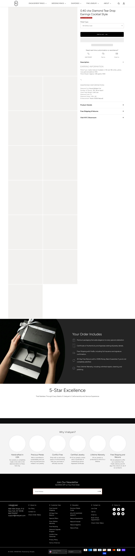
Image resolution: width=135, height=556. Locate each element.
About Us (33, 505)
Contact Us (31, 512)
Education (75, 505)
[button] (102, 40)
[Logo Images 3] (67, 409)
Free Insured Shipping (53, 509)
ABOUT (107, 3)
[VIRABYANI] (16, 3)
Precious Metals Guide (75, 509)
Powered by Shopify (28, 552)
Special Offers (53, 518)
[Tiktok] (118, 514)
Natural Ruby (74, 528)
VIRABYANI (17, 552)
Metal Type (84, 22)
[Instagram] (123, 509)
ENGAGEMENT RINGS (37, 3)
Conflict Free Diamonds (53, 535)
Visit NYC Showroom (88, 118)
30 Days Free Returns (53, 514)
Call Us (93, 512)
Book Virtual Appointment (95, 519)
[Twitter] (118, 509)
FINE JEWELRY (91, 3)
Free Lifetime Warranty (53, 522)
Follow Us (117, 505)
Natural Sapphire (75, 525)
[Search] (119, 3)
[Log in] (124, 3)
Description (84, 62)
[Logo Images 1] (28, 409)
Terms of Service (54, 543)
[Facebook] (114, 509)
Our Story (31, 508)
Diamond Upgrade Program (54, 530)
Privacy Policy (53, 540)
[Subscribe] (99, 491)
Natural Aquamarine (76, 518)
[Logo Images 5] (107, 409)
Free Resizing (53, 526)
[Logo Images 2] (48, 409)
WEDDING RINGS (58, 3)
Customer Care (56, 505)
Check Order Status (34, 515)
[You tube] (123, 514)
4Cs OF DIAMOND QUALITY (76, 514)
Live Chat (94, 508)
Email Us (94, 515)
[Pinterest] (114, 514)
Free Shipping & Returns (89, 111)
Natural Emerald (75, 521)
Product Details (86, 105)
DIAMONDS (75, 3)
